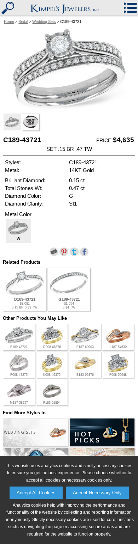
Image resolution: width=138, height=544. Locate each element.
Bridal (23, 21)
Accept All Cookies (36, 492)
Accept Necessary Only (97, 492)
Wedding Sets (44, 21)
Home (9, 21)
